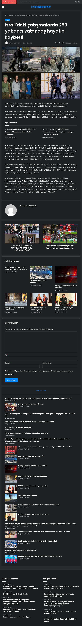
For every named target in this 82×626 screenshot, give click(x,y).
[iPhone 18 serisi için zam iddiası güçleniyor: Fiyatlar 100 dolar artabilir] (11, 450)
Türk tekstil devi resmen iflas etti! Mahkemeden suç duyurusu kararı (44, 532)
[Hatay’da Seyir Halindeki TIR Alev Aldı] (66, 275)
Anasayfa (9, 15)
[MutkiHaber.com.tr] (41, 6)
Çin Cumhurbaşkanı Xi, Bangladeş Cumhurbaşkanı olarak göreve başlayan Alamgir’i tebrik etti (48, 2)
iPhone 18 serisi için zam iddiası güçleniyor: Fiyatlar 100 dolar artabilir (45, 447)
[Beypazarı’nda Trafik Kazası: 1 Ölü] (41, 272)
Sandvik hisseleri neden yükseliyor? (18, 427)
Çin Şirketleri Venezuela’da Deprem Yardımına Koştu (38, 505)
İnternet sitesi (47, 363)
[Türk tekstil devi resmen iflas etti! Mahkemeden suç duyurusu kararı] (11, 534)
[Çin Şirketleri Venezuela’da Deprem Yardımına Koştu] (11, 508)
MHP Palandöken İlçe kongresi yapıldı (38, 309)
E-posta (8, 363)
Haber (16, 15)
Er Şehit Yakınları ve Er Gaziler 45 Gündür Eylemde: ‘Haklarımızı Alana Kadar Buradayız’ (20, 132)
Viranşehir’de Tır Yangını (27, 495)
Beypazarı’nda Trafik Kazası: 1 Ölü (38, 282)
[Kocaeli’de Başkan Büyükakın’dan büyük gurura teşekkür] (11, 559)
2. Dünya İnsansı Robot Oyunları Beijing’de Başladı (37, 541)
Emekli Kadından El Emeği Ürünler (30, 404)
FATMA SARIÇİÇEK (14, 43)
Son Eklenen (41, 391)
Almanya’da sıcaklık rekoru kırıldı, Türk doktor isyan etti (16, 268)
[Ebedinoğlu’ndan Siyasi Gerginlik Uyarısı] (66, 299)
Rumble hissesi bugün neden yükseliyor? (20, 550)
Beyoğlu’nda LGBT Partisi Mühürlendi (14, 309)
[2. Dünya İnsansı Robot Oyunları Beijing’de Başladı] (11, 544)
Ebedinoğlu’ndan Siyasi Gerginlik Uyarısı (64, 309)
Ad (6, 355)
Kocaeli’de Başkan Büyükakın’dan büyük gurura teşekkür (40, 556)
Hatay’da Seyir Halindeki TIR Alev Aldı (66, 287)
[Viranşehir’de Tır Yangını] (11, 498)
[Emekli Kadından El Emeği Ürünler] (11, 407)
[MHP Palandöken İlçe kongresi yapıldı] (41, 299)
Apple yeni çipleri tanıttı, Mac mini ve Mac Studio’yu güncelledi (29, 422)
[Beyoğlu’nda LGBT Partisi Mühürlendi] (16, 299)
